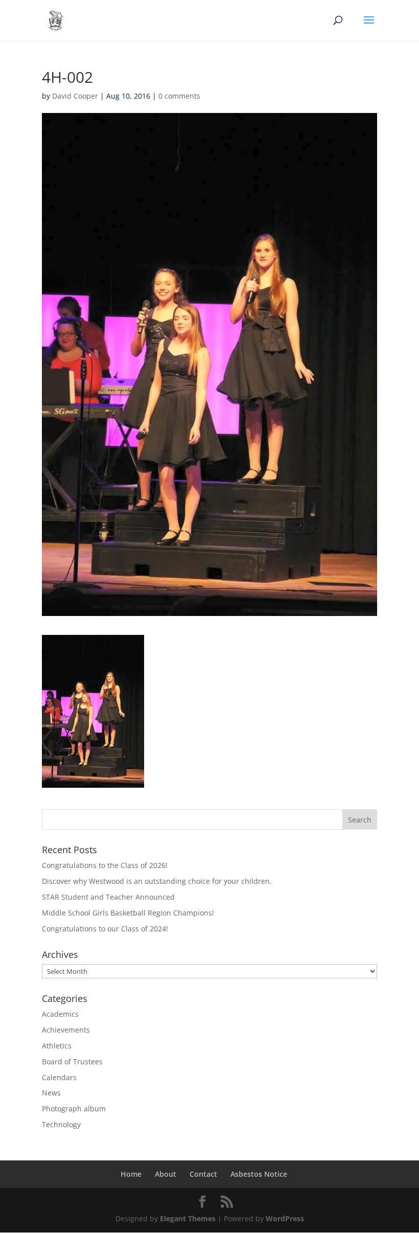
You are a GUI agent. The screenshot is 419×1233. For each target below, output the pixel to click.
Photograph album (74, 1108)
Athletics (57, 1046)
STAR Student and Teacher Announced (108, 897)
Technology (61, 1124)
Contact (203, 1174)
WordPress (285, 1218)
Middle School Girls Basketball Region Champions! (128, 913)
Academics (60, 1014)
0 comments (179, 96)
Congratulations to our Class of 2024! (105, 928)
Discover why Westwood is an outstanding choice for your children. (157, 881)
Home (131, 1174)
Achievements (66, 1030)
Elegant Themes (188, 1218)
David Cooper (75, 96)
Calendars (59, 1077)
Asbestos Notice (258, 1174)
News (51, 1093)
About (165, 1174)
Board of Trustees (72, 1061)
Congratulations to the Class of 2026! (105, 865)
